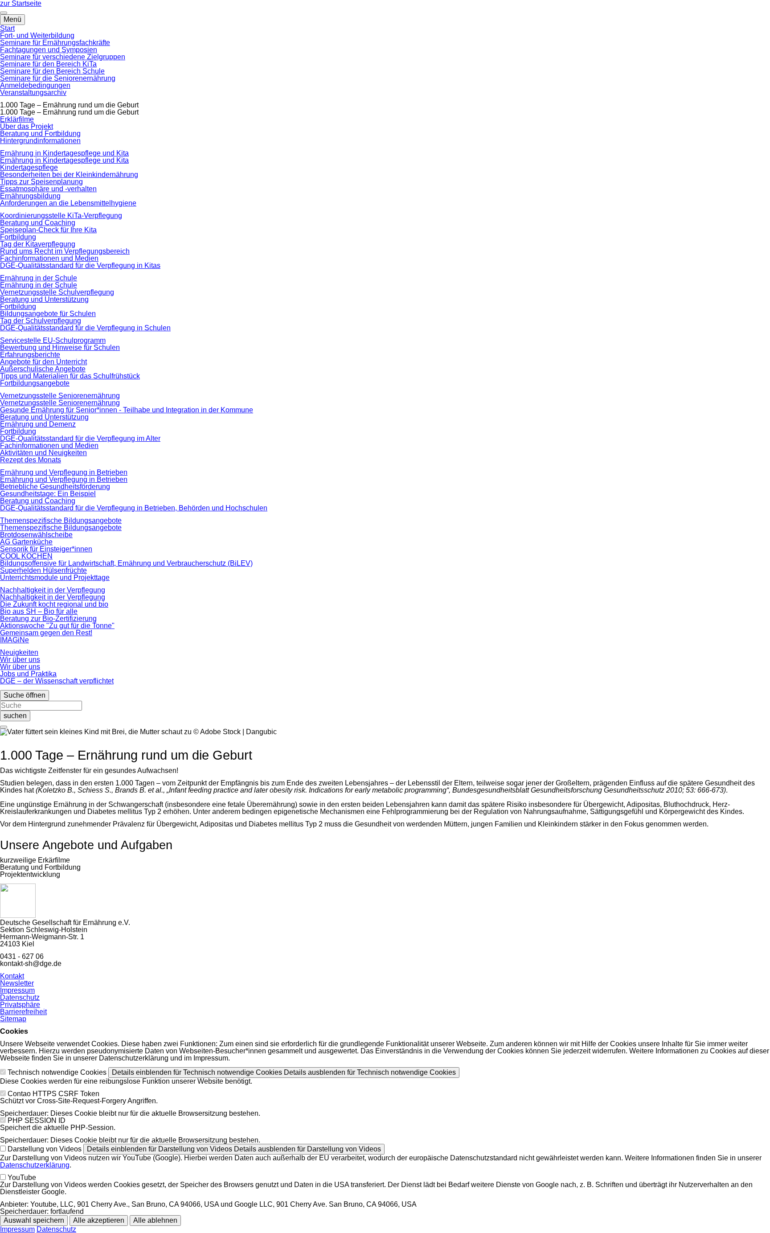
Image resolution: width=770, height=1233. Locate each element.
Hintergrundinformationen (40, 140)
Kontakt (12, 976)
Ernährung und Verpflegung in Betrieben (63, 472)
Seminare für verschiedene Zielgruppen (62, 57)
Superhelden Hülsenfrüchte (43, 570)
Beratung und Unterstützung (44, 299)
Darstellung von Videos (45, 1149)
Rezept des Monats (30, 460)
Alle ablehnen (155, 1220)
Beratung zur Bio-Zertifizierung (48, 618)
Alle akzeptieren (98, 1220)
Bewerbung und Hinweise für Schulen (60, 347)
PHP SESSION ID (37, 1120)
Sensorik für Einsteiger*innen (46, 549)
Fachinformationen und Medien (49, 258)
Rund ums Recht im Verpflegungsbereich (65, 251)
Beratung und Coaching (37, 222)
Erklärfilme (17, 119)
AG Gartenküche (26, 542)
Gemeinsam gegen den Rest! (46, 633)
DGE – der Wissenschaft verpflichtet (57, 681)
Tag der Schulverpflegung (40, 321)
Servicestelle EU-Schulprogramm (53, 340)
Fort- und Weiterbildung (37, 35)
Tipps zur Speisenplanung (41, 181)
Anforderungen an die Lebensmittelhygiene (68, 203)
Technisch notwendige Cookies (57, 1072)
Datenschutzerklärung (35, 1165)
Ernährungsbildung (30, 196)
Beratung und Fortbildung (40, 133)
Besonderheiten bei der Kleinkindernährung (69, 174)
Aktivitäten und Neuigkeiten (43, 452)
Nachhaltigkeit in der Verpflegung (52, 590)
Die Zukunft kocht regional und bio (54, 604)
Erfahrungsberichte (30, 354)
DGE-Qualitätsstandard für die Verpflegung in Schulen (85, 328)
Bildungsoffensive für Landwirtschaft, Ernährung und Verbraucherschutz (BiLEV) (126, 563)
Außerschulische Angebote (43, 369)
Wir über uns (20, 659)
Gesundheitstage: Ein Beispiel (48, 493)
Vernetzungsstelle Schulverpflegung (57, 292)
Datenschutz (20, 997)
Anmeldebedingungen (35, 85)
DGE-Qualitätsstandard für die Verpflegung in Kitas (80, 265)
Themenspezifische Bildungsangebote (61, 520)
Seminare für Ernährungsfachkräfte (55, 42)
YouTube (22, 1177)
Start (7, 28)
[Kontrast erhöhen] (3, 13)
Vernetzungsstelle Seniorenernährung (60, 395)
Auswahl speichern (34, 1220)
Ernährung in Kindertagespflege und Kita (64, 153)
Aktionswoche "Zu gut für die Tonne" (57, 625)
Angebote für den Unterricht (43, 362)
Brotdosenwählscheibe (36, 534)
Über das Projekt (26, 126)
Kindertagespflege (29, 167)
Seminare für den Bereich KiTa (48, 64)
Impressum (17, 990)
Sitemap (13, 1019)
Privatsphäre (20, 1004)
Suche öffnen (24, 695)
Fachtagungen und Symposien (48, 49)
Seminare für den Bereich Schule (52, 71)
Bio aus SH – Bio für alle (39, 611)
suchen (15, 715)
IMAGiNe (14, 640)
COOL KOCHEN (26, 556)
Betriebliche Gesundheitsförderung (55, 486)
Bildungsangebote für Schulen (48, 313)
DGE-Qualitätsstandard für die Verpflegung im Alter (80, 438)
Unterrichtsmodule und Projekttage (55, 577)
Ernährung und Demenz (38, 424)
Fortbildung (18, 237)
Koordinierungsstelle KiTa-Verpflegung (61, 215)
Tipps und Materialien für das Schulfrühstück (70, 376)
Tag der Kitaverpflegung (37, 244)
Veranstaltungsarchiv (33, 92)
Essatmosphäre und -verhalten (48, 189)
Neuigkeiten (19, 652)
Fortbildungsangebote (35, 383)
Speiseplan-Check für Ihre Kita (48, 230)
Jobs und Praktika (28, 674)
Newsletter (17, 983)
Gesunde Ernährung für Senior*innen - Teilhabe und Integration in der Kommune (126, 410)
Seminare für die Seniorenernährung (57, 78)
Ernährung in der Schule (38, 278)
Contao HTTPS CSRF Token (53, 1093)
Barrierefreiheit (23, 1011)
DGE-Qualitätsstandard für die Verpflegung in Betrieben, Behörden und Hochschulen (133, 508)
